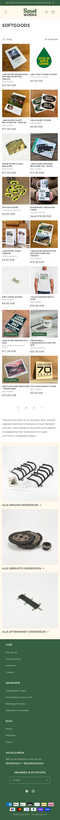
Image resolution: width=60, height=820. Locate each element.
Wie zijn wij (11, 652)
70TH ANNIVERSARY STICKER (43, 386)
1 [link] (18, 407)
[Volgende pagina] (42, 408)
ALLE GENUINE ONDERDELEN (20, 504)
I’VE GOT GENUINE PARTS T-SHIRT (42, 298)
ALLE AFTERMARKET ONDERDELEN (24, 631)
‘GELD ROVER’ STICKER (40, 120)
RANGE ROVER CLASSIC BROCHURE (12, 165)
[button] (6, 12)
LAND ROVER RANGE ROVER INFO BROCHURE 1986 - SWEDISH (43, 253)
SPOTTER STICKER (10, 207)
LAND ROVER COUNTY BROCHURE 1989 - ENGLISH (14, 121)
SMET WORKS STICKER (12, 297)
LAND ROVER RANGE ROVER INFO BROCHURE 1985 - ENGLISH (15, 76)
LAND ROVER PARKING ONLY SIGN (15, 341)
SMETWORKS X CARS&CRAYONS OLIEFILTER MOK (43, 342)
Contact (10, 672)
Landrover (11, 665)
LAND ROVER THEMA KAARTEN (11, 252)
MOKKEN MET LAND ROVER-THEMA (43, 208)
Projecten (11, 735)
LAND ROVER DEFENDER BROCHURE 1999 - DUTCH (41, 165)
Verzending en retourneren (19, 697)
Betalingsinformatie (15, 704)
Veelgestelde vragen (16, 690)
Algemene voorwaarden (17, 710)
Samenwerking (13, 659)
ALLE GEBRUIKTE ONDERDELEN (21, 568)
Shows (9, 742)
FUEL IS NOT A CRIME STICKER (43, 74)
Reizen (9, 729)
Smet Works (25, 814)
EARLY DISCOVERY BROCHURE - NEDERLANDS (15, 387)
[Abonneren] (46, 780)
